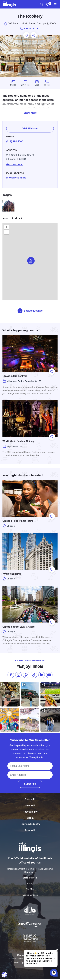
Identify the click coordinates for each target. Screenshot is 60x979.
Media (30, 818)
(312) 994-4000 (14, 141)
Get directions (14, 164)
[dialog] (4, 974)
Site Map (30, 889)
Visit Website (30, 128)
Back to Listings (33, 310)
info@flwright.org (16, 177)
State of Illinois (30, 877)
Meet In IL (30, 805)
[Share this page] (34, 35)
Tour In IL (30, 830)
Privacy (30, 883)
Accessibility (30, 811)
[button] (31, 260)
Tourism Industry (30, 824)
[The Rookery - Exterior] (8, 206)
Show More (30, 112)
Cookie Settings (30, 895)
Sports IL (30, 799)
